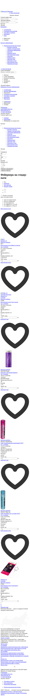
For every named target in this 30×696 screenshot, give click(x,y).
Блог (5, 35)
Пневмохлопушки (12, 63)
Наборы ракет (11, 57)
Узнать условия (5, 638)
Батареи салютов (12, 47)
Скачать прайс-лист (6, 17)
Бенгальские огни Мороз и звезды (10, 245)
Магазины (7, 98)
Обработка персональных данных (10, 693)
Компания (3, 27)
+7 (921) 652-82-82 (14, 13)
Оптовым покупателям (10, 31)
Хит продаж (7, 185)
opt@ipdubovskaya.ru (6, 109)
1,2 (3, 164)
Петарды (9, 51)
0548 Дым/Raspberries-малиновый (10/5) (12, 443)
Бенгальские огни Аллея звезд (9, 585)
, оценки (4, 247)
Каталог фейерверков (7, 43)
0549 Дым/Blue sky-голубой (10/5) (10, 513)
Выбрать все (4, 162)
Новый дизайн (8, 186)
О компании (7, 29)
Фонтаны (10, 56)
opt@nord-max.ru (5, 110)
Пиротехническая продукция (12, 45)
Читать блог (4, 644)
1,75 (4, 165)
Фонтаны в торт (11, 60)
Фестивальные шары (13, 54)
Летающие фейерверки (13, 50)
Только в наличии (8, 195)
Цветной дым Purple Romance (9, 372)
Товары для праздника (13, 48)
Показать (7, 168)
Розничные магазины (10, 684)
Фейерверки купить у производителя (11, 691)
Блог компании (8, 683)
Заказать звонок (14, 15)
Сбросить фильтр (5, 170)
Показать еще (4, 607)
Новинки (6, 183)
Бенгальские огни (12, 62)
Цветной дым (11, 59)
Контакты (7, 34)
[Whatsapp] (7, 101)
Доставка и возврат (9, 32)
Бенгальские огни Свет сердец (9, 302)
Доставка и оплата (9, 681)
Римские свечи (11, 53)
